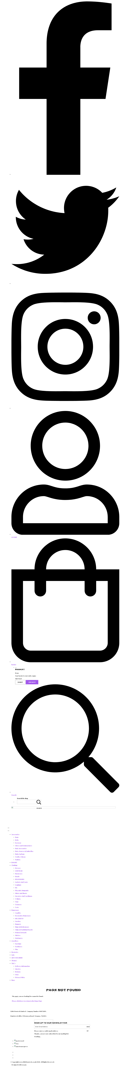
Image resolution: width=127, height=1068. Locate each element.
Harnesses (18, 874)
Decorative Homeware (23, 916)
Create (24, 1065)
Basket (20, 682)
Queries (18, 969)
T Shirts (18, 899)
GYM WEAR (18, 871)
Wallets (17, 860)
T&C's (13, 963)
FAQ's (17, 974)
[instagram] (65, 408)
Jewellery (14, 941)
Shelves (17, 935)
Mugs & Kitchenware (22, 927)
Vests (17, 907)
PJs (16, 888)
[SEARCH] (39, 802)
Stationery (19, 938)
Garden (17, 921)
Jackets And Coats (21, 882)
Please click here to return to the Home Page (27, 1001)
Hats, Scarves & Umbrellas (24, 851)
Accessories (15, 834)
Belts (17, 840)
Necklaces (18, 946)
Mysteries (14, 952)
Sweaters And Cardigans (23, 896)
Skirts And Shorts (21, 893)
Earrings (18, 944)
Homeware (15, 910)
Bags (17, 837)
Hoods (17, 876)
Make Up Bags (20, 854)
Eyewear (18, 843)
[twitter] (65, 283)
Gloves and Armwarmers (23, 845)
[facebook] (65, 174)
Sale (13, 955)
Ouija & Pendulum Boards (24, 930)
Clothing (14, 865)
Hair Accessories (21, 848)
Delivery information (22, 966)
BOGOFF (14, 862)
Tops (16, 902)
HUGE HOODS (19, 879)
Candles (18, 913)
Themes (14, 960)
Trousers (18, 904)
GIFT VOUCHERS (16, 958)
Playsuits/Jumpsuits (22, 890)
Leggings (18, 885)
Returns (18, 972)
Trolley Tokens (20, 857)
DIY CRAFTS (19, 918)
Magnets (18, 924)
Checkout (32, 682)
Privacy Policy (20, 977)
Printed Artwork (20, 932)
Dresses (18, 868)
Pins (16, 949)
